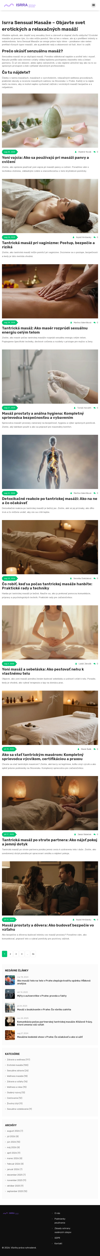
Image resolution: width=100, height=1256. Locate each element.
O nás (57, 1213)
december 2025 (16, 1175)
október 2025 (15, 1186)
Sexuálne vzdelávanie (19, 1109)
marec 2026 (14, 1158)
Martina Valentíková (82, 322)
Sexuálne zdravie (17, 1070)
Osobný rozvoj (16, 1092)
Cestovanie (14, 1098)
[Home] (21, 5)
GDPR (57, 1238)
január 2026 (14, 1169)
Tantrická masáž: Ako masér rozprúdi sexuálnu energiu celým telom (45, 330)
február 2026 (15, 1164)
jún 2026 (13, 1142)
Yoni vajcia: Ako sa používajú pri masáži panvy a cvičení (45, 159)
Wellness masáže (17, 1076)
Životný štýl (14, 1103)
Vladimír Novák (84, 152)
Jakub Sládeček (84, 834)
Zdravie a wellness (18, 1059)
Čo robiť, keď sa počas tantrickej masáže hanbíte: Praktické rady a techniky (47, 586)
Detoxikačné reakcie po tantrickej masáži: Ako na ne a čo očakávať (49, 501)
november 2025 (16, 1180)
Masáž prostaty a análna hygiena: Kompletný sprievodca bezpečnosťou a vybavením (43, 415)
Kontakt (58, 1243)
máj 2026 (13, 1147)
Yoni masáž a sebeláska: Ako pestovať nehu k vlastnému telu (43, 671)
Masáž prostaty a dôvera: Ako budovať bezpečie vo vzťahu (48, 927)
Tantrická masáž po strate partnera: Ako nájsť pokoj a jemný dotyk (49, 842)
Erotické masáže (17, 1065)
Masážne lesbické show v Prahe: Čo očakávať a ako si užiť (50, 1037)
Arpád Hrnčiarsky (83, 237)
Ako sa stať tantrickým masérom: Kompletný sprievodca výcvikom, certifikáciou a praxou (42, 757)
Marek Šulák (86, 749)
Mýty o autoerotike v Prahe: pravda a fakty (42, 995)
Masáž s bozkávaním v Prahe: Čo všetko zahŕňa (44, 1009)
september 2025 (17, 1191)
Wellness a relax (16, 1087)
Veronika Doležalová (82, 578)
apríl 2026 (13, 1153)
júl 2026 (12, 1136)
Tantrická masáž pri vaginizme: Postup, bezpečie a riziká (48, 245)
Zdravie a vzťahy (17, 1081)
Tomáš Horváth (84, 408)
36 (33, 954)
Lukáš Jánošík (85, 664)
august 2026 (15, 1131)
